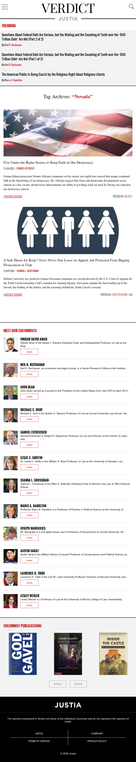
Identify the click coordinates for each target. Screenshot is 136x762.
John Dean (27, 387)
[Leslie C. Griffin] (11, 463)
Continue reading (13, 196)
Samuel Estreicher (33, 432)
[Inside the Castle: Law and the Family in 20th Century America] (113, 654)
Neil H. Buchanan (13, 45)
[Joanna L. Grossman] (11, 486)
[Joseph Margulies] (11, 534)
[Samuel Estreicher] (11, 438)
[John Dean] (11, 392)
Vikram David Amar (33, 339)
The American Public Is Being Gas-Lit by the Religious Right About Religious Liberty (53, 74)
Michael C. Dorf (31, 410)
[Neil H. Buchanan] (11, 370)
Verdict (68, 8)
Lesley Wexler (29, 596)
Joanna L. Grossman (27, 271)
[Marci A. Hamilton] (11, 511)
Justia (68, 19)
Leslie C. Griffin (31, 458)
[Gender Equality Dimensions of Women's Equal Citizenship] (68, 654)
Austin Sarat (29, 551)
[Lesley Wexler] (11, 601)
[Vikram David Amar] (11, 344)
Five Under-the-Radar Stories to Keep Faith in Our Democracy (48, 162)
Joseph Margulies (33, 528)
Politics (128, 196)
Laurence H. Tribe (32, 573)
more (29, 351)
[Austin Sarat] (11, 556)
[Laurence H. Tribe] (11, 579)
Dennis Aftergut (26, 168)
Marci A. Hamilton (13, 80)
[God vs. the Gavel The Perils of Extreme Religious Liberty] (22, 654)
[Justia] (68, 705)
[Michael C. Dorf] (11, 415)
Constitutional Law (122, 294)
